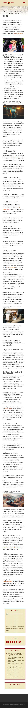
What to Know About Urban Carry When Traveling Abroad (16, 664)
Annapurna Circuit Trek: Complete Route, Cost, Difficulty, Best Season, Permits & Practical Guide (16, 654)
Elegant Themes (14, 704)
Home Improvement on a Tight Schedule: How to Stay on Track (16, 677)
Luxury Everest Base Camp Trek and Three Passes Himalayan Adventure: (15, 667)
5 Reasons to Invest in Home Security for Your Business (16, 670)
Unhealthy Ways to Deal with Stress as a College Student (16, 661)
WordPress (14, 706)
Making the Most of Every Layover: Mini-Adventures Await (16, 658)
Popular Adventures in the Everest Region (14, 674)
